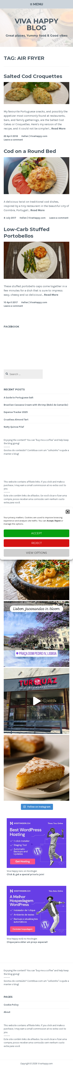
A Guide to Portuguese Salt (18, 397)
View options (36, 552)
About (7, 1012)
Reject (36, 543)
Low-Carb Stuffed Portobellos (26, 232)
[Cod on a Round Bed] (36, 193)
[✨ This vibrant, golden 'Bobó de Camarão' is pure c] (36, 567)
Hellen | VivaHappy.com (34, 136)
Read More (58, 129)
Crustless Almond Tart (16, 419)
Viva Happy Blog (36, 24)
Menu (38, 4)
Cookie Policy (11, 1004)
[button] (67, 511)
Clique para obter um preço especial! (27, 942)
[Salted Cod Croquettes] (36, 103)
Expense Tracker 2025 (16, 412)
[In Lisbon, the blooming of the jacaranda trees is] (36, 634)
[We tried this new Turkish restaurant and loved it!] (36, 701)
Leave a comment (13, 139)
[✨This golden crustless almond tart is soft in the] (36, 768)
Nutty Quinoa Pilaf (14, 427)
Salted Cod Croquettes (33, 76)
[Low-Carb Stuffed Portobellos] (36, 278)
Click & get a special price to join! (25, 874)
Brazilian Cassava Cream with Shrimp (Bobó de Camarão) (36, 404)
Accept (36, 533)
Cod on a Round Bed (30, 151)
